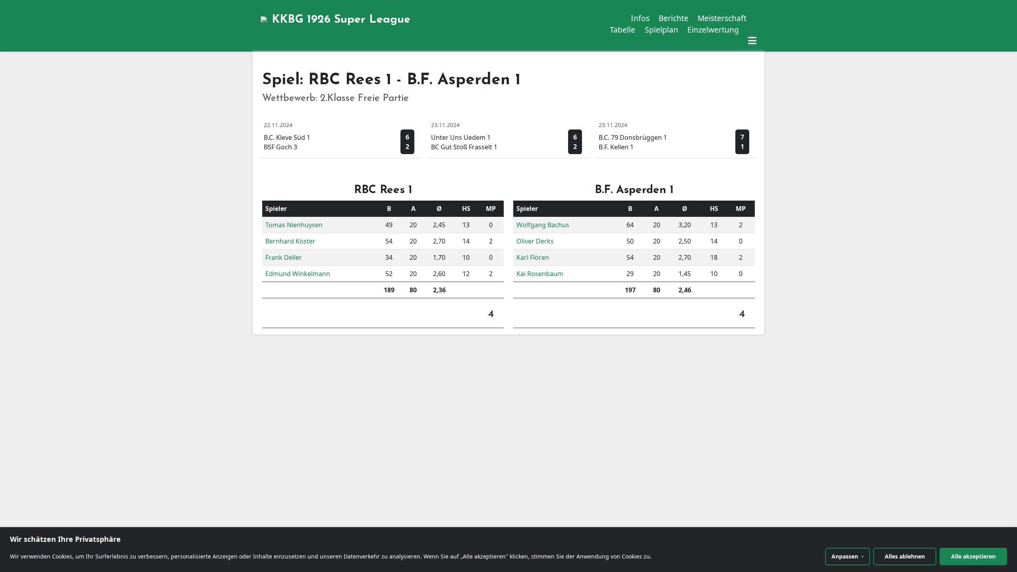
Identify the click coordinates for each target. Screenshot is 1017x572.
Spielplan (661, 29)
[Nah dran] (1008, 534)
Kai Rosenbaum (539, 273)
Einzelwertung (713, 29)
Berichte (673, 18)
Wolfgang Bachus (542, 224)
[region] (508, 549)
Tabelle (622, 29)
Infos (640, 18)
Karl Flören (532, 257)
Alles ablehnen (905, 556)
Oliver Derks (535, 241)
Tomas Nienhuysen (294, 224)
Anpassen (844, 556)
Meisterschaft (722, 18)
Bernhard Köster (290, 241)
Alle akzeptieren (973, 556)
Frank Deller (283, 257)
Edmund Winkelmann (297, 273)
